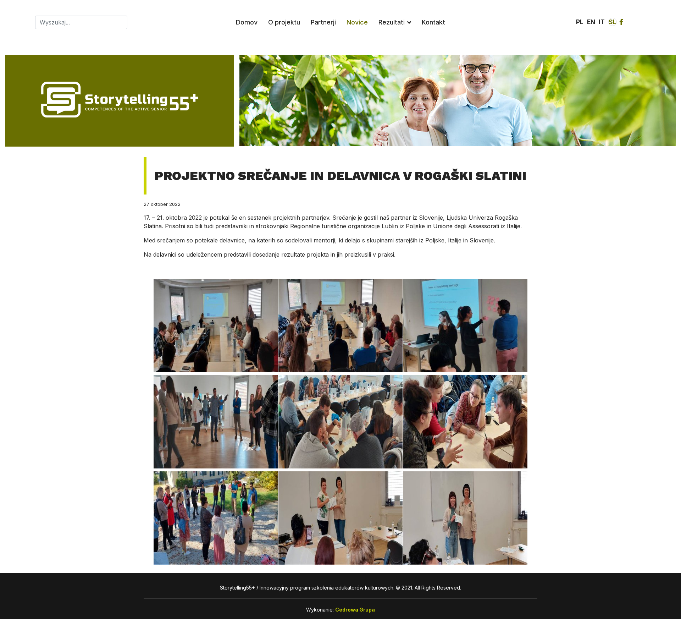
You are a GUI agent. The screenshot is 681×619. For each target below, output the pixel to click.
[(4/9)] (216, 422)
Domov (247, 22)
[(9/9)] (465, 518)
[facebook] (621, 22)
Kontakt (433, 22)
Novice (357, 22)
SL (612, 22)
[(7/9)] (216, 518)
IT (602, 22)
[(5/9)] (340, 422)
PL (579, 22)
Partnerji (323, 22)
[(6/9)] (465, 422)
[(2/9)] (340, 325)
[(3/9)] (465, 325)
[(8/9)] (340, 518)
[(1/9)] (216, 325)
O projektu (284, 22)
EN (591, 22)
